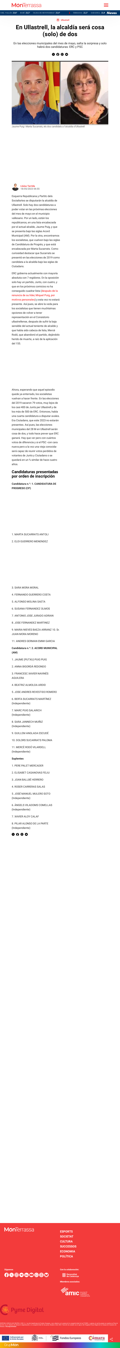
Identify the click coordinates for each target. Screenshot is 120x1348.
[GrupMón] (60, 1345)
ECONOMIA (67, 1251)
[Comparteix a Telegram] (66, 55)
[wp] (36, 1276)
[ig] (16, 1276)
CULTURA (66, 1241)
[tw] (11, 1276)
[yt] (31, 1276)
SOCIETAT (66, 1236)
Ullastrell (65, 20)
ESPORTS (66, 1231)
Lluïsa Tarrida (27, 186)
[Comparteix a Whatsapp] (62, 55)
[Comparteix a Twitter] (53, 55)
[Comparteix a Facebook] (57, 55)
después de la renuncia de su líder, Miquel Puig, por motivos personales (35, 295)
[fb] (6, 1276)
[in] (26, 1276)
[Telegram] (21, 1276)
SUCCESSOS (68, 1246)
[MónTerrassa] (20, 9)
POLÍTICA (66, 1256)
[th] (41, 1276)
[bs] (46, 1276)
